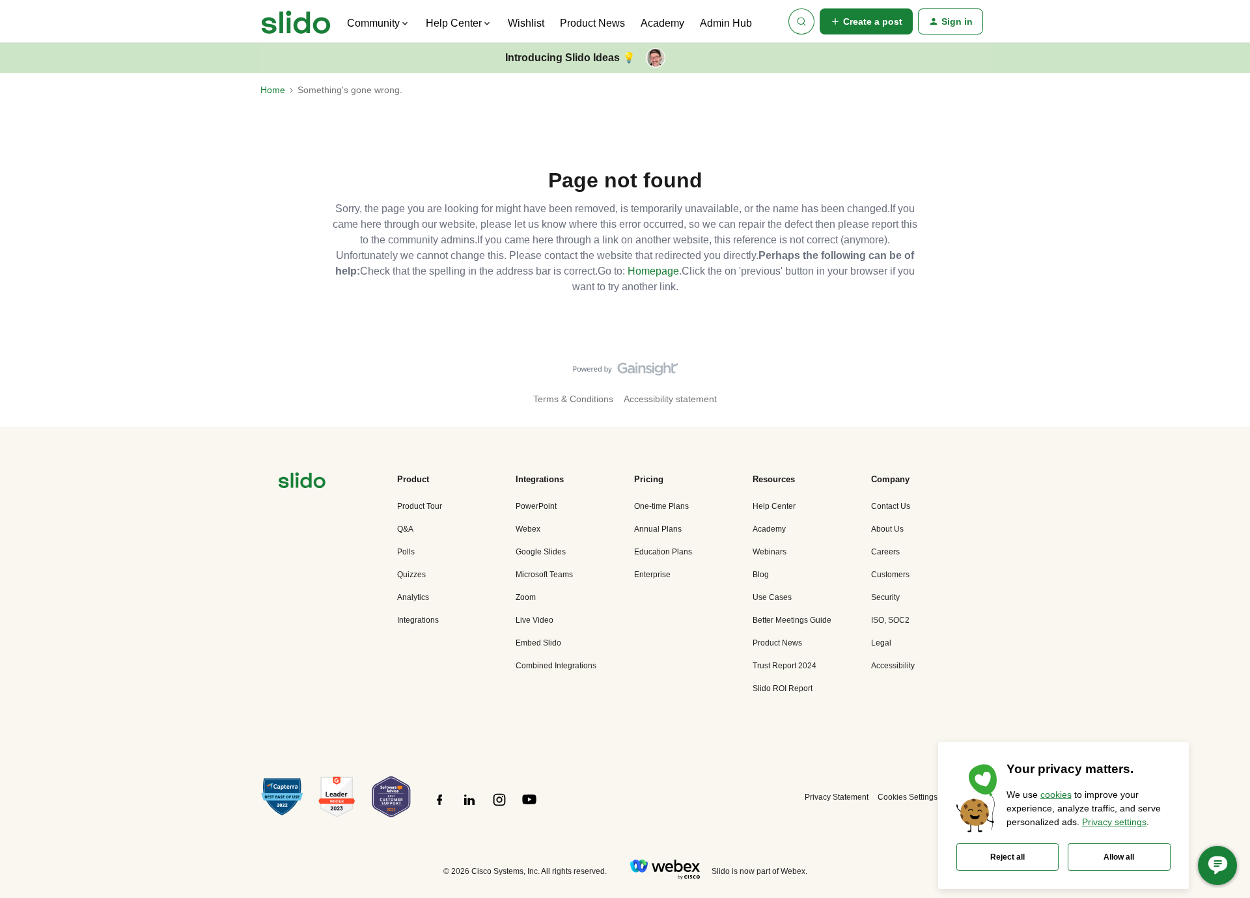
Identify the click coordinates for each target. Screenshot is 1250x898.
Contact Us (890, 506)
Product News (592, 23)
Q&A (405, 529)
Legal (881, 642)
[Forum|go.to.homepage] (295, 21)
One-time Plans (661, 506)
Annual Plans (658, 529)
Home (272, 90)
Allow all (1119, 857)
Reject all (1007, 857)
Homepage (653, 271)
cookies (1056, 794)
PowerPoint (536, 506)
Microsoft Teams (544, 574)
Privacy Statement (836, 797)
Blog (761, 574)
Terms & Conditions (573, 399)
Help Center (774, 506)
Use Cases (772, 597)
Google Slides (541, 551)
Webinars (769, 551)
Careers (885, 551)
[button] (866, 21)
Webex (528, 529)
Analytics (413, 597)
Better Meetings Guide (792, 620)
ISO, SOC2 (890, 620)
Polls (406, 551)
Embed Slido (538, 642)
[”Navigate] (302, 482)
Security (885, 597)
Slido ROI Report (782, 688)
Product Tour (419, 506)
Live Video (534, 620)
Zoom (526, 597)
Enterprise (652, 574)
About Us (887, 529)
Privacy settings (1114, 822)
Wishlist (526, 23)
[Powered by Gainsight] (625, 372)
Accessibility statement (670, 399)
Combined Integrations (556, 665)
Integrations (418, 620)
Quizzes (411, 574)
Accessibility (893, 665)
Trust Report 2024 (784, 665)
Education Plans (663, 551)
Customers (890, 574)
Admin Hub (726, 23)
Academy (662, 23)
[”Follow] (439, 807)
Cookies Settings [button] (908, 797)
